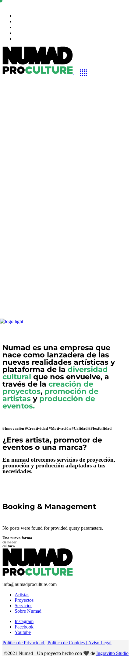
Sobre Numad (28, 611)
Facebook (24, 626)
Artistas (22, 594)
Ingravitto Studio (112, 653)
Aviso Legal (100, 642)
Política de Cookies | (68, 642)
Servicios (23, 605)
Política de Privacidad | (25, 642)
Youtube (23, 632)
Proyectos (24, 600)
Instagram (24, 621)
